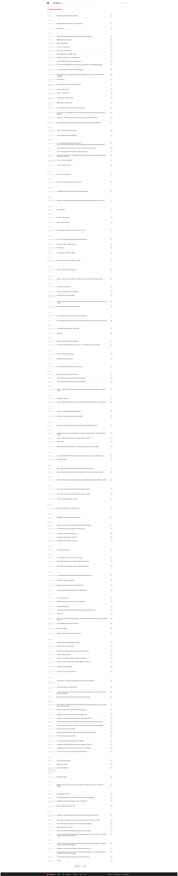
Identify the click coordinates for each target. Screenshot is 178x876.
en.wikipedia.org (51, 341)
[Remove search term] (60, 3)
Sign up (127, 3)
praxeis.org (50, 54)
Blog (63, 874)
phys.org (50, 301)
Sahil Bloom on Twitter (62, 764)
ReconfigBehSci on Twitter (63, 794)
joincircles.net (51, 537)
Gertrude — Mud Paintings (63, 217)
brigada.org (50, 40)
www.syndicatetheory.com (52, 687)
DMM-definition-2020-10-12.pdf (64, 40)
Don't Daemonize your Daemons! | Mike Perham (68, 328)
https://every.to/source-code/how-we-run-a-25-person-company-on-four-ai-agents (76, 148)
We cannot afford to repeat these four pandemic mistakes (70, 741)
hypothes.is (50, 333)
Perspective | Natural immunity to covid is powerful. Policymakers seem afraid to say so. (78, 815)
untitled (59, 860)
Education (75, 874)
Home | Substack (61, 209)
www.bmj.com (51, 741)
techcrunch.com (51, 112)
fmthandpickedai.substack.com (52, 131)
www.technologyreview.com (52, 155)
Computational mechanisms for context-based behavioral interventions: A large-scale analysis (79, 721)
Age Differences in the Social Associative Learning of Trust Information (74, 748)
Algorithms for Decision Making (64, 666)
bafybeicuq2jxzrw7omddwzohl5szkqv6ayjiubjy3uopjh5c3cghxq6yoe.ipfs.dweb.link (52, 770)
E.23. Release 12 (61, 247)
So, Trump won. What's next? (64, 286)
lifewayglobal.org (51, 43)
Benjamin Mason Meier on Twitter (65, 827)
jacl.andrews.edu (52, 74)
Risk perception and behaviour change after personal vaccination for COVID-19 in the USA (78, 820)
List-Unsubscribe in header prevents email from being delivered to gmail (74, 575)
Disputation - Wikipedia (62, 398)
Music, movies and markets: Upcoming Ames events (69, 182)
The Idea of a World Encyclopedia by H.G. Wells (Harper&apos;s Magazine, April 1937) (77, 425)
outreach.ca (50, 61)
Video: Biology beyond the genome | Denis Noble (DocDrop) (71, 378)
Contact (109, 874)
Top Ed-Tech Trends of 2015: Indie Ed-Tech (67, 533)
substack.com (51, 174)
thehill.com (50, 697)
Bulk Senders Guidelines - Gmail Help (66, 580)
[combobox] (78, 3)
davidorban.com (51, 28)
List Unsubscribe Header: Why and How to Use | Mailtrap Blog (71, 590)
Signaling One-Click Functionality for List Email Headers (70, 585)
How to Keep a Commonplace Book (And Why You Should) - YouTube (73, 489)
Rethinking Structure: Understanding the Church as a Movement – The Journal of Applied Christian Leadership (80, 75)
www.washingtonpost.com (52, 815)
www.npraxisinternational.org (52, 80)
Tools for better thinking (62, 598)
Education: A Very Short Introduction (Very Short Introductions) (72, 658)
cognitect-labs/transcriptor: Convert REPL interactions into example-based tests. (76, 610)
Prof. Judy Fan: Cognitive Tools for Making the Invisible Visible (72, 239)
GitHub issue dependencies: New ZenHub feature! (69, 411)
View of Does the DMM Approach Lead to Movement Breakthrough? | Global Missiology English (79, 64)
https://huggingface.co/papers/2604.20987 (67, 135)
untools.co (50, 598)
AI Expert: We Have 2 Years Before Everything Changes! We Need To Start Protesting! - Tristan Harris (81, 200)
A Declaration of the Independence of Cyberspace (69, 517)
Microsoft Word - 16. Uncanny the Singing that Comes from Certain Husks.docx (75, 680)
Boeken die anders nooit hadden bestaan (67, 130)
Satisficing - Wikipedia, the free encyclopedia (67, 341)
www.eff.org (50, 517)
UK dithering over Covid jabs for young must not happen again (72, 714)
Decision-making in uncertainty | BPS (66, 728)
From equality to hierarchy (63, 550)
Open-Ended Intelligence (63, 767)
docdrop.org (50, 378)
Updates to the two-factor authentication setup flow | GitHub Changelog (74, 525)
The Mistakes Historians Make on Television (67, 540)
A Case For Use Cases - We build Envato (66, 269)
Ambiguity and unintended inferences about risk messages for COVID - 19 (74, 744)
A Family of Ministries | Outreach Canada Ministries (69, 61)
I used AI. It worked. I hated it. (64, 165)
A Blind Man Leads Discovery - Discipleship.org (68, 57)
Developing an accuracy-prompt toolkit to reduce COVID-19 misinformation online (76, 732)
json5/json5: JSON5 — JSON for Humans (66, 244)
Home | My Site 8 (61, 79)
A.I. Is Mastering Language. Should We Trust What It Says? (71, 528)
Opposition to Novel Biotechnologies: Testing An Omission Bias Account (74, 718)
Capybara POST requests (63, 606)
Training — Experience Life (63, 93)
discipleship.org (51, 57)
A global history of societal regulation (66, 295)
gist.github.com (51, 777)
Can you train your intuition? (64, 174)
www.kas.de (50, 860)
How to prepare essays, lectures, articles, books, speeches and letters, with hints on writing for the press (82, 320)
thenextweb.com (51, 36)
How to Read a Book (62, 459)
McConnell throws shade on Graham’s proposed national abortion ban (73, 697)
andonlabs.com (51, 143)
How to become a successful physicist (66, 671)
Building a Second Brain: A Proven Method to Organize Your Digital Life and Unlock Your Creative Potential (80, 785)
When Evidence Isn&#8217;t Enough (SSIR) (67, 15)
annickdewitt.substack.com (52, 230)
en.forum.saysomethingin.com (52, 662)
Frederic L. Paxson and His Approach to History (68, 642)
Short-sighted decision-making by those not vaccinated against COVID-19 (74, 823)
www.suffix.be (51, 606)
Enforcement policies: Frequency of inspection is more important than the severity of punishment (80, 725)
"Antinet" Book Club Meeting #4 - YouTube (67, 499)
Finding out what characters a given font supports (69, 633)
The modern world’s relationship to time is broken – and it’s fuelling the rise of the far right (78, 344)
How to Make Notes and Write (64, 760)
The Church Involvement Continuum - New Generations (70, 69)
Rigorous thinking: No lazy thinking (65, 354)
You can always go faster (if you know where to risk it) (70, 557)
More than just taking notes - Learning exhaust (68, 508)
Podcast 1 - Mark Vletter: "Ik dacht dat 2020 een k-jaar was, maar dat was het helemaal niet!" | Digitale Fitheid (81, 390)
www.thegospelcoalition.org (52, 85)
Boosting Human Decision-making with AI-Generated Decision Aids (73, 651)
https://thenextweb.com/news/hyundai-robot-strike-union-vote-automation (74, 36)
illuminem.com (51, 291)
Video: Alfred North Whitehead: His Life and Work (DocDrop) (71, 381)
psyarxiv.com (51, 718)
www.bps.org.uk (51, 728)
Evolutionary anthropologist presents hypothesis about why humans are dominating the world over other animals (82, 302)
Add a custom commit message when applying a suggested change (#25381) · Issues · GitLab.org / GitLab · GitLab (82, 619)
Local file (50, 320)
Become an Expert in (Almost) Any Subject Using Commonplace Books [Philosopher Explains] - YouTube (82, 480)
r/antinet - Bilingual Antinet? (63, 654)
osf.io (49, 852)
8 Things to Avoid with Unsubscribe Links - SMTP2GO (70, 416)
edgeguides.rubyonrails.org (52, 801)
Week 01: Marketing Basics (63, 222)
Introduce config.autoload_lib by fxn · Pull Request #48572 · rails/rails (73, 438)
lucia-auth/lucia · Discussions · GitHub (66, 252)
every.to (50, 148)
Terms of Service (117, 874)
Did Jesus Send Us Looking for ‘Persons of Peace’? (69, 84)
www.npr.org (51, 374)
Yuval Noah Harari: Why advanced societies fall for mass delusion (72, 191)
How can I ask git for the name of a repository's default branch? (72, 751)
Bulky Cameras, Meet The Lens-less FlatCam (67, 374)
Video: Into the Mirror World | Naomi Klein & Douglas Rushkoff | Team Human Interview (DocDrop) (80, 472)
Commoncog (60, 613)
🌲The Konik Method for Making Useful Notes (68, 623)
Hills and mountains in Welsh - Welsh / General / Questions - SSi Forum (74, 661)
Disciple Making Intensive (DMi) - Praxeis (66, 54)
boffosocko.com (51, 533)
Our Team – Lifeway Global (63, 47)
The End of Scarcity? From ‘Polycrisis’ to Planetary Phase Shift (72, 315)
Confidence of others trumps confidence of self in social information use (74, 848)
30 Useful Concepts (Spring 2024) (65, 358)
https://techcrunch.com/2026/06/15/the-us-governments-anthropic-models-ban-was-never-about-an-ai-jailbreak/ (81, 113)
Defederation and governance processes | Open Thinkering (71, 601)
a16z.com (50, 151)
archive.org (50, 279)
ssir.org (49, 15)
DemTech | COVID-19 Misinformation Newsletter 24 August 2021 (72, 709)
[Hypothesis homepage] (49, 3)
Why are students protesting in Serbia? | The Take (69, 260)
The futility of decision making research (66, 736)
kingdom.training (51, 89)
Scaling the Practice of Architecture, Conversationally (69, 23)
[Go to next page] (85, 866)
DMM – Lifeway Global (62, 43)
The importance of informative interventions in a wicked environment (73, 857)
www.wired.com (51, 122)
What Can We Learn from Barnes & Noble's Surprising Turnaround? (73, 566)
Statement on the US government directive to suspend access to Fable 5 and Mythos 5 (77, 117)
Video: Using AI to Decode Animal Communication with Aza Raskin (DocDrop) (75, 468)
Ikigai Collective (60, 28)
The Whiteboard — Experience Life (65, 98)
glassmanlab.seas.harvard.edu (52, 160)
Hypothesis (59, 333)
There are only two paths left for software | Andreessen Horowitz (72, 151)
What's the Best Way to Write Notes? (65, 646)
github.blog (50, 525)
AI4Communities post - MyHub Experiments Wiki (68, 306)
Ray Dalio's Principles (62, 777)
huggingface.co (51, 135)
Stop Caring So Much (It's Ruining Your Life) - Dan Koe (70, 366)
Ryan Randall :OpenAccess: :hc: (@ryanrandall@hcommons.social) (73, 561)
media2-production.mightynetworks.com (52, 682)
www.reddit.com (51, 654)
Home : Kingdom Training (63, 89)
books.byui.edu (51, 222)
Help (85, 874)
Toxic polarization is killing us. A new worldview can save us (71, 230)
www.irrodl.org (51, 797)
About (59, 874)
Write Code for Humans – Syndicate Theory (67, 687)
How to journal (60, 441)
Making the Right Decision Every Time (66, 806)
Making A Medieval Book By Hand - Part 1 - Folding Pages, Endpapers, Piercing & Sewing (78, 446)
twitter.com (50, 764)
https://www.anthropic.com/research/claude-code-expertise (71, 107)
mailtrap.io (50, 590)
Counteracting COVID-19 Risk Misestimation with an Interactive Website (74, 830)
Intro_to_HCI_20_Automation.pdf (65, 160)
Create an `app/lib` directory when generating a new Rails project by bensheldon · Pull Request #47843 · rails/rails (81, 433)
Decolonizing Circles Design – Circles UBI (67, 537)
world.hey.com (51, 557)
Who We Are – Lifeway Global (64, 50)
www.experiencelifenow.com (52, 93)
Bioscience (68, 874)
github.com (50, 244)
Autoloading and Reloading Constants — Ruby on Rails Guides (72, 801)
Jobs (81, 874)
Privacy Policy (126, 874)
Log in (122, 3)
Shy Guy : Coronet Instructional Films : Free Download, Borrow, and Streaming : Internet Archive (80, 279)
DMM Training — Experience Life (64, 102)
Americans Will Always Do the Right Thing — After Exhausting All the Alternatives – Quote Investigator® (81, 402)
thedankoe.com (51, 366)
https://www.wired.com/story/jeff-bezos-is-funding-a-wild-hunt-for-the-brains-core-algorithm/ (79, 122)
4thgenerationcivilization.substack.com (52, 296)
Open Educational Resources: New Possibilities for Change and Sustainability (75, 797)
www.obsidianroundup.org (52, 624)
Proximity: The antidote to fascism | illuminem (68, 291)
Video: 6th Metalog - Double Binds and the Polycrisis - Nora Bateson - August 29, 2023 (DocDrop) (80, 455)
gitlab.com (50, 618)
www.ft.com (50, 714)
